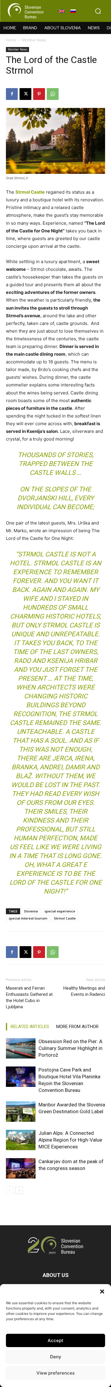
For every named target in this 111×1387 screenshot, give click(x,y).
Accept (55, 1340)
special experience (59, 911)
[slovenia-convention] (25, 11)
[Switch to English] (61, 11)
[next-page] (19, 1190)
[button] (102, 1291)
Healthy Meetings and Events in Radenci (84, 991)
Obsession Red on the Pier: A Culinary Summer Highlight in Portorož (70, 1048)
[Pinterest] (39, 94)
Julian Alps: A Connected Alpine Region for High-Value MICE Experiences (70, 1140)
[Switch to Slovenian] (73, 11)
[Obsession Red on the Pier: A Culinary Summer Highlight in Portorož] (21, 1048)
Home (11, 40)
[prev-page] (9, 1190)
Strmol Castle (65, 918)
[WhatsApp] (53, 94)
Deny (55, 1357)
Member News (34, 40)
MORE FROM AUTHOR (77, 1026)
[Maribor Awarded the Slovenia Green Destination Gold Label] (21, 1111)
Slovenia (31, 911)
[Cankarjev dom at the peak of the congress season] (21, 1168)
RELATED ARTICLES (30, 1026)
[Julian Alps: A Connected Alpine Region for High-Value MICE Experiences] (21, 1140)
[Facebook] (12, 94)
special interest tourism (28, 918)
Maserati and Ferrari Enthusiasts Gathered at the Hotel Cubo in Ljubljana (29, 997)
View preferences (55, 1373)
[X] (25, 94)
